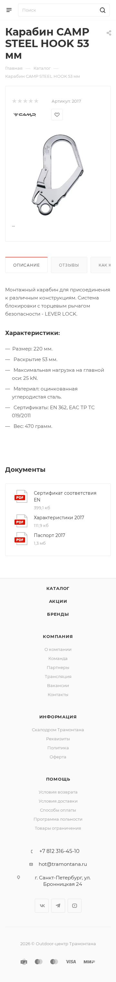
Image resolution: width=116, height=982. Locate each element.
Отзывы (69, 265)
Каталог (58, 588)
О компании (58, 649)
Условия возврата (58, 792)
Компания (58, 636)
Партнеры (58, 667)
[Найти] (102, 10)
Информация (58, 716)
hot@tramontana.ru (63, 864)
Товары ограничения (58, 828)
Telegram (58, 906)
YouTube (75, 906)
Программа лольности (58, 819)
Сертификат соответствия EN (65, 496)
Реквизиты (58, 738)
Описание (26, 265)
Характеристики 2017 (59, 518)
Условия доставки (58, 801)
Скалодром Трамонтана (58, 729)
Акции (58, 601)
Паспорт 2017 (49, 535)
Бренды (58, 614)
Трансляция (58, 676)
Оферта (58, 756)
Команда (58, 658)
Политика (58, 747)
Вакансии (58, 685)
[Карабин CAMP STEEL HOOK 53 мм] (58, 174)
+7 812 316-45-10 (59, 851)
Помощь (58, 779)
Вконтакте (42, 906)
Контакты (58, 694)
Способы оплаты (58, 810)
